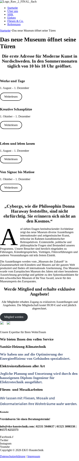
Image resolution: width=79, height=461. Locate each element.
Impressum (33, 456)
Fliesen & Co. (15, 21)
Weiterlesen (11, 96)
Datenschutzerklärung (12, 456)
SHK (10, 14)
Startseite (12, 7)
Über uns (12, 11)
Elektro (11, 17)
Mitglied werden (13, 316)
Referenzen (14, 24)
